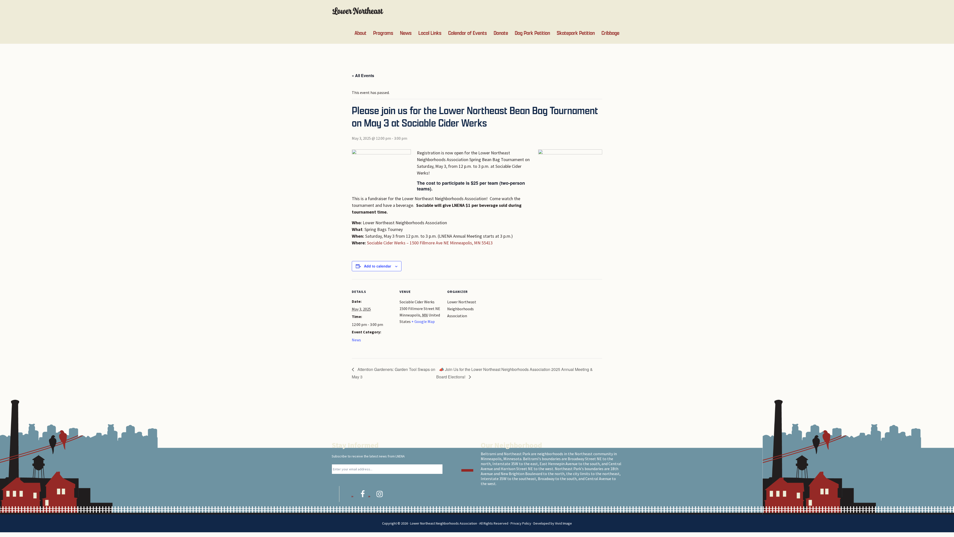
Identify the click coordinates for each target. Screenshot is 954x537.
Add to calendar (377, 266)
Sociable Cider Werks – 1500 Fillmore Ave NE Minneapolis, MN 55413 (430, 243)
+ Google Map (423, 321)
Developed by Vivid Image (552, 523)
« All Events (363, 75)
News (356, 339)
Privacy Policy (521, 523)
